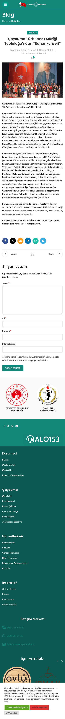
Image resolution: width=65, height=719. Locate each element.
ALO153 (47, 439)
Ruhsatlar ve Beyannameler (14, 563)
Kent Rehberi (8, 516)
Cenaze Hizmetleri (10, 552)
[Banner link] (17, 398)
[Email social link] (20, 241)
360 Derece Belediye (12, 521)
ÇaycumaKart (8, 542)
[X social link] (13, 241)
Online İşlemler (9, 589)
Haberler (33, 33)
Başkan (5, 459)
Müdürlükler (7, 470)
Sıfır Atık (6, 547)
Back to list (32, 254)
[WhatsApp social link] (35, 241)
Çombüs (6, 568)
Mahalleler (7, 496)
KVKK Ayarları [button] (11, 713)
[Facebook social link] (5, 241)
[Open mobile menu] (5, 5)
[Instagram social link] (12, 426)
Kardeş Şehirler (9, 506)
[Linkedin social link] (28, 241)
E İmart (5, 594)
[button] (57, 661)
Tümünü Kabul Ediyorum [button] (17, 707)
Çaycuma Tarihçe (10, 511)
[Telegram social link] (43, 241)
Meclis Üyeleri (8, 465)
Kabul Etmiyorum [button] (39, 707)
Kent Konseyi (8, 501)
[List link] (32, 628)
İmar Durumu (8, 599)
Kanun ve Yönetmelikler (13, 475)
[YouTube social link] (16, 426)
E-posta (6, 331)
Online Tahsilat (9, 604)
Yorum (6, 283)
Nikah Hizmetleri (9, 558)
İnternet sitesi (8, 343)
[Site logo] (32, 4)
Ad (4, 318)
